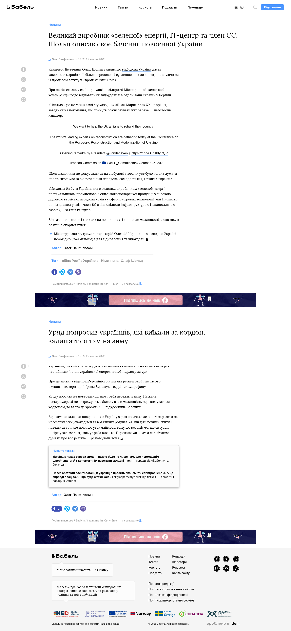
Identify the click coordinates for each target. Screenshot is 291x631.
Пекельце (195, 7)
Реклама (178, 567)
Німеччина (109, 261)
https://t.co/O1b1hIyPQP (149, 153)
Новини (101, 7)
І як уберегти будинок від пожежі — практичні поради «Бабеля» (113, 476)
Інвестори (179, 562)
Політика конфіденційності (168, 595)
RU (241, 7)
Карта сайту (181, 573)
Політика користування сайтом (171, 589)
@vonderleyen (117, 153)
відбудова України (136, 69)
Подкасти (169, 7)
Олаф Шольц (132, 261)
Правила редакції (161, 583)
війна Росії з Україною (80, 261)
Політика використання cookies (171, 600)
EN (236, 7)
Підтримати (272, 7)
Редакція (178, 556)
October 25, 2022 (151, 163)
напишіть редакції (110, 623)
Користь (145, 7)
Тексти (123, 7)
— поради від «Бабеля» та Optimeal (110, 460)
